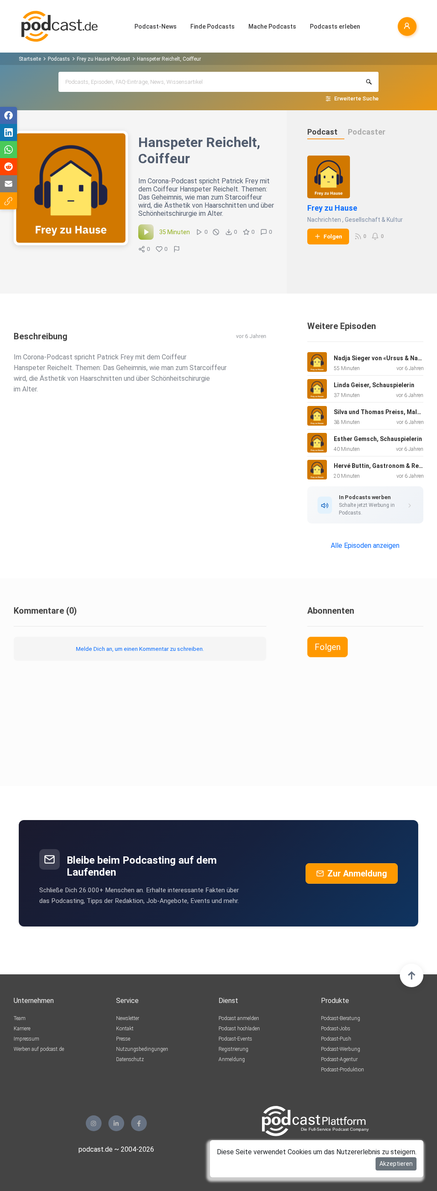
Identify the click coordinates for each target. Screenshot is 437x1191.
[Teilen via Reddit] (8, 166)
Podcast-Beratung (340, 1018)
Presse (123, 1039)
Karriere (22, 1029)
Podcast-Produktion (342, 1070)
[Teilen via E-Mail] (8, 183)
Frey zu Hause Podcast (103, 59)
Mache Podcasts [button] (272, 26)
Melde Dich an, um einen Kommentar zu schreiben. (140, 648)
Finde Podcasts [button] (212, 26)
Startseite (30, 59)
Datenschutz (130, 1059)
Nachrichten (324, 219)
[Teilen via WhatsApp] (8, 149)
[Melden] (176, 249)
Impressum (26, 1039)
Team (20, 1018)
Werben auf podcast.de (39, 1049)
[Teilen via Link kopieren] (8, 200)
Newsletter (127, 1018)
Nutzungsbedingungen (142, 1049)
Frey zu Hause (332, 207)
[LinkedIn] (116, 1123)
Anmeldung (231, 1059)
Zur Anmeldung (357, 873)
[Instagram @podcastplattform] (94, 1123)
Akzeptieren (396, 1163)
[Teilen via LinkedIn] (8, 132)
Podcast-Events (235, 1039)
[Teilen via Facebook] (8, 115)
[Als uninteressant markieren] (216, 232)
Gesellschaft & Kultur (374, 219)
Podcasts (59, 59)
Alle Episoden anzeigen (365, 545)
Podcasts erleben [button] (335, 26)
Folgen (332, 236)
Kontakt (125, 1029)
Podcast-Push (336, 1039)
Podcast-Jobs (335, 1029)
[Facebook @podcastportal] (139, 1123)
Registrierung (233, 1049)
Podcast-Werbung (340, 1049)
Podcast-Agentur (339, 1059)
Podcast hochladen (239, 1029)
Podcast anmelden (238, 1018)
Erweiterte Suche (356, 98)
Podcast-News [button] (155, 26)
